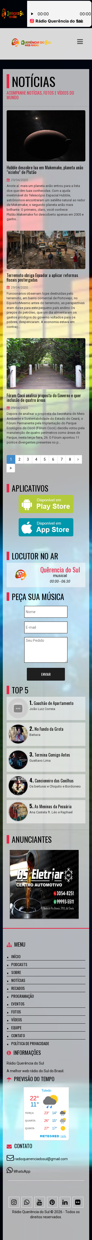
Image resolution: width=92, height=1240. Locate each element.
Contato (18, 1035)
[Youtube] (39, 1202)
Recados (18, 988)
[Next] (78, 459)
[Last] (10, 468)
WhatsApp (22, 1171)
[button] (80, 42)
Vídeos (16, 1019)
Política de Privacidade (30, 1043)
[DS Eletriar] (44, 875)
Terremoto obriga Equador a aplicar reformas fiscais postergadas (42, 277)
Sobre (16, 972)
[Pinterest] (52, 1202)
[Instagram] (14, 1202)
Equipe (16, 1027)
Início (15, 956)
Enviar (46, 674)
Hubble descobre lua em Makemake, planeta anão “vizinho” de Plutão (45, 169)
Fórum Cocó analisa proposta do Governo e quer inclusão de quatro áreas (44, 397)
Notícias (18, 980)
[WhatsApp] (26, 1202)
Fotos (16, 1011)
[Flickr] (78, 1202)
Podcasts (19, 964)
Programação (22, 996)
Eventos (18, 1003)
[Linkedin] (65, 1202)
